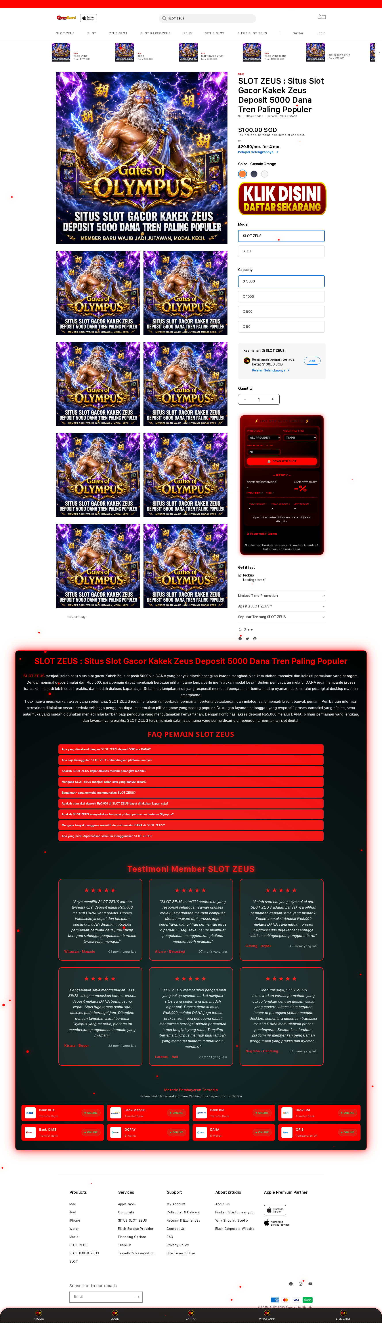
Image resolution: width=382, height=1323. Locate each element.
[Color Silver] (264, 174)
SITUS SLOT (215, 33)
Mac (72, 1204)
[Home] (66, 17)
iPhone (74, 1220)
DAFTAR (191, 1318)
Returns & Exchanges (183, 1220)
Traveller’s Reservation (136, 1253)
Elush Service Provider (135, 1228)
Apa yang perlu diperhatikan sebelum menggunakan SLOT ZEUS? (107, 836)
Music (73, 1237)
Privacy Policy (178, 1245)
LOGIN (115, 1318)
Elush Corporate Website (234, 1228)
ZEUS (187, 33)
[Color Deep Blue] (254, 174)
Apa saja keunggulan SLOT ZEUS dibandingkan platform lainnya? (107, 760)
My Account (176, 1204)
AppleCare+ (127, 1204)
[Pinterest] (256, 639)
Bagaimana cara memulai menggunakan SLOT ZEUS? (99, 792)
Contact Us (176, 1228)
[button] (65, 33)
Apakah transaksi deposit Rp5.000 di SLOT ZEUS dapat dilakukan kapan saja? (115, 803)
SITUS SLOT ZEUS (252, 33)
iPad (72, 1212)
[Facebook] (241, 639)
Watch (74, 1228)
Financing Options (132, 1237)
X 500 (247, 311)
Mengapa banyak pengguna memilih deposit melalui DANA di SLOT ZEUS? (113, 825)
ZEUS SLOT (118, 33)
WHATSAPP (267, 1318)
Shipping (264, 135)
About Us (222, 1204)
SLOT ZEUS (65, 33)
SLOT (91, 33)
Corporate (126, 1212)
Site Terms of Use (181, 1253)
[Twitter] (248, 639)
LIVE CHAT (343, 1318)
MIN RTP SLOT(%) (260, 445)
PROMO (38, 1318)
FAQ (170, 1237)
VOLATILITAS (293, 430)
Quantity (245, 388)
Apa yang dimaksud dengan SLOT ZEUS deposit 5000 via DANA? (106, 749)
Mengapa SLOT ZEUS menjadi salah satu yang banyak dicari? (104, 781)
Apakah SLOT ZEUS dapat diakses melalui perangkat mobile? (104, 771)
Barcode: (272, 116)
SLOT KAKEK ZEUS (155, 33)
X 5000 (249, 281)
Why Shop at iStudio (231, 1220)
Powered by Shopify (299, 1307)
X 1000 (248, 296)
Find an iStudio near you (234, 1212)
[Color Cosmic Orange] (242, 174)
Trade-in (124, 1245)
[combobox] (207, 18)
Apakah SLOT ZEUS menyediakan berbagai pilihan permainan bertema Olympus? (118, 814)
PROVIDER (255, 430)
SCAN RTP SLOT (281, 461)
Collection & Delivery (183, 1212)
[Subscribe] (137, 1297)
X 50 (246, 327)
